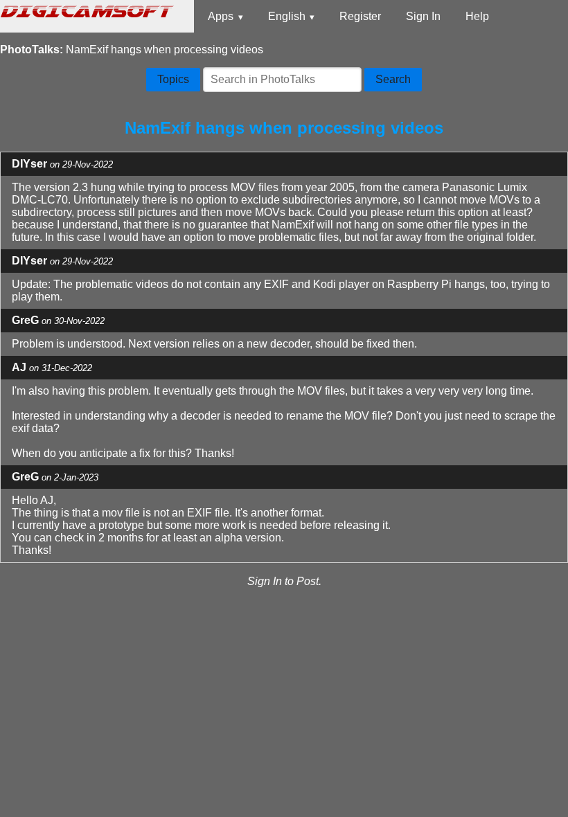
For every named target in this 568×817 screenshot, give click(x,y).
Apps (220, 16)
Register (360, 16)
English (286, 16)
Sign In (423, 16)
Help (477, 16)
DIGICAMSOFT (85, 10)
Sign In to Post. (284, 581)
